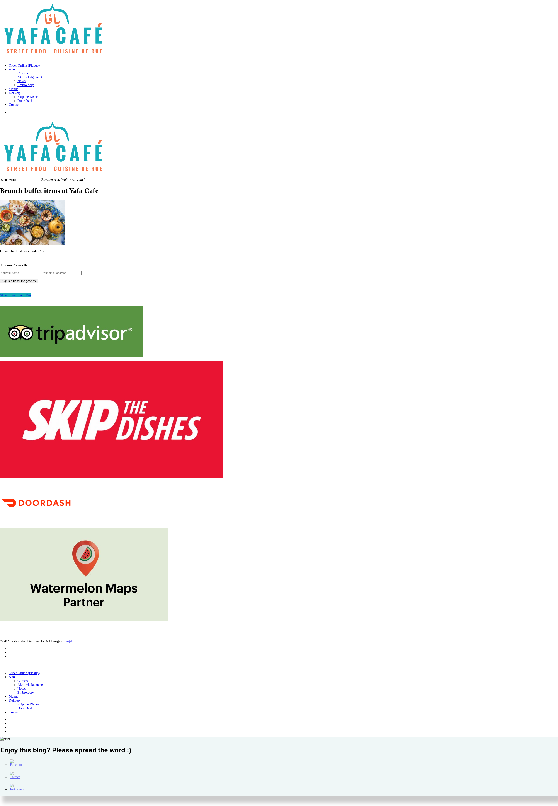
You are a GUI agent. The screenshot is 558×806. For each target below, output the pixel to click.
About (13, 677)
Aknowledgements (30, 684)
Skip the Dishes (28, 704)
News (21, 688)
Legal (68, 641)
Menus (13, 696)
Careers (22, 681)
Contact (14, 712)
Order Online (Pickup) (24, 673)
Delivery (15, 700)
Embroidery (25, 692)
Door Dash (25, 708)
